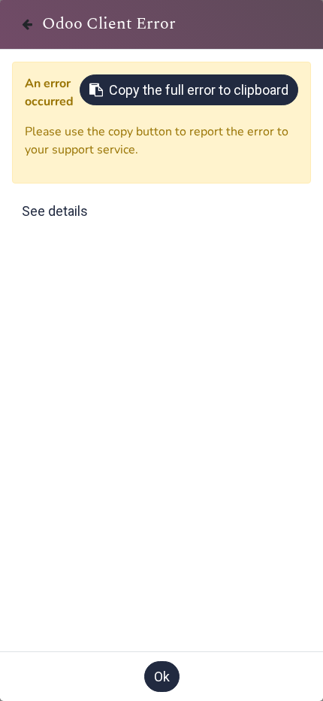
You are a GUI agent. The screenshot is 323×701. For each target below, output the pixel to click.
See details (55, 211)
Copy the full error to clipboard (198, 90)
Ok (162, 676)
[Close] (27, 24)
